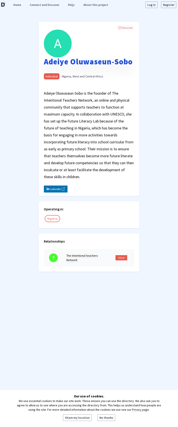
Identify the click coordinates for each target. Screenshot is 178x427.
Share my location (77, 418)
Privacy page (140, 410)
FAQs (71, 5)
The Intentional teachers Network (82, 258)
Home (17, 5)
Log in (151, 5)
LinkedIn (55, 189)
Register (168, 5)
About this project (95, 5)
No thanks (106, 418)
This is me (126, 27)
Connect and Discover (44, 5)
